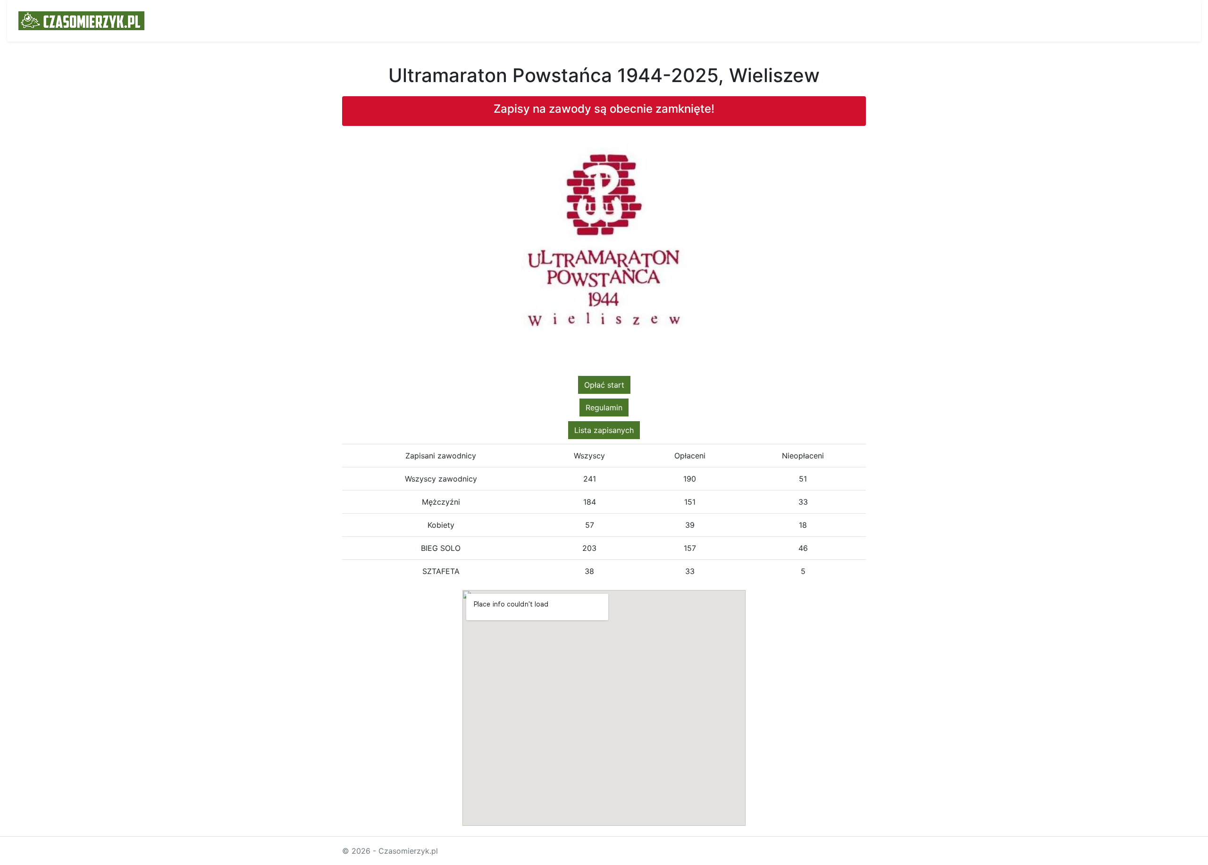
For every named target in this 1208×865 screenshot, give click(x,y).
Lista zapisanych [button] (604, 430)
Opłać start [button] (604, 385)
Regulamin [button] (604, 407)
